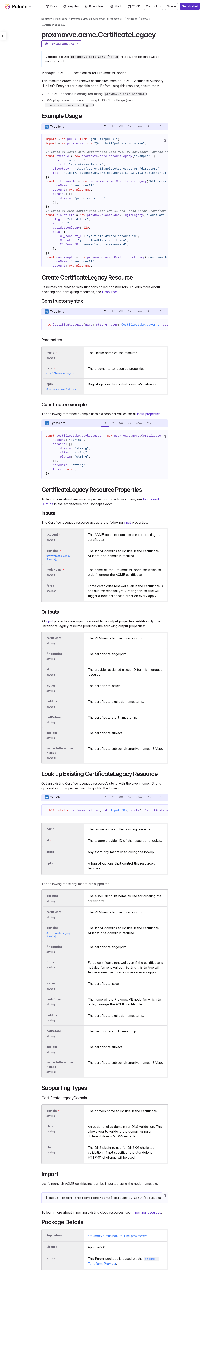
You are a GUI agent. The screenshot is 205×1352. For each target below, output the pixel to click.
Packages (61, 18)
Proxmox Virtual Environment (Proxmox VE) (97, 18)
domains (52, 550)
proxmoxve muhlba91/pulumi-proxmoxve (118, 1236)
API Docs (132, 18)
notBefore (53, 717)
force (50, 585)
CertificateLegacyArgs (140, 324)
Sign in (171, 6)
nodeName (54, 569)
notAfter (52, 701)
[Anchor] (159, 34)
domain (51, 1110)
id (47, 669)
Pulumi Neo (96, 6)
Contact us (153, 6)
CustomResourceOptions (61, 389)
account (52, 534)
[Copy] (164, 140)
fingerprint (54, 653)
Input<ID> (119, 810)
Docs (53, 6)
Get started (190, 6)
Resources (110, 292)
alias (49, 1126)
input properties (148, 414)
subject (51, 732)
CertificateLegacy (53, 24)
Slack (118, 6)
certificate (54, 638)
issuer (50, 685)
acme (144, 18)
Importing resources (146, 1212)
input (127, 522)
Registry (73, 6)
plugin (50, 1147)
